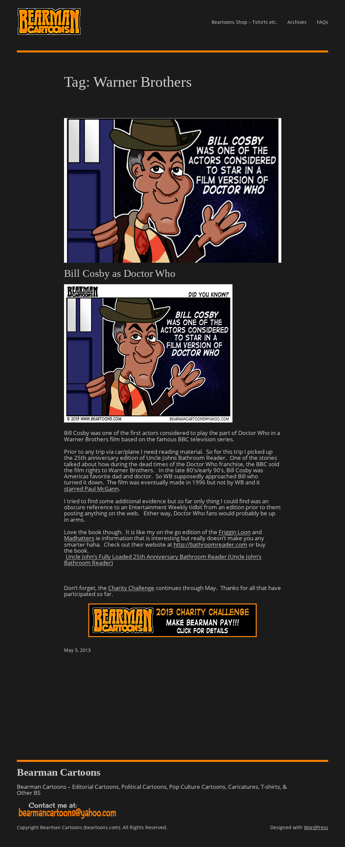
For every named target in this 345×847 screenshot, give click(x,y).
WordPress (316, 827)
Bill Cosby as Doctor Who (120, 273)
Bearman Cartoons (58, 772)
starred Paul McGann (91, 488)
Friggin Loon (235, 532)
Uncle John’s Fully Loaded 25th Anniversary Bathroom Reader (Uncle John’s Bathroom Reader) (162, 559)
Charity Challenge (131, 588)
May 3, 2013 (77, 650)
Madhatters (79, 538)
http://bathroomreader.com (210, 544)
